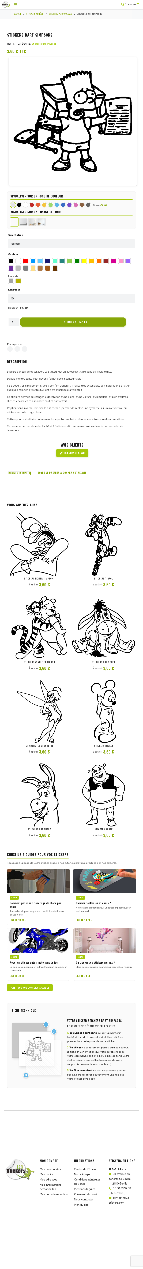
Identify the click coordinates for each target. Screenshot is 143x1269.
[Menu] (15, 4)
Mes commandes (50, 1169)
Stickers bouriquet (103, 662)
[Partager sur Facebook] (10, 349)
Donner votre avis (72, 453)
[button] (73, 322)
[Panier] (138, 4)
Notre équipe (82, 1174)
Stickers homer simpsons (39, 578)
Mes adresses (48, 1179)
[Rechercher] (122, 4)
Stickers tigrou (103, 578)
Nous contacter (83, 1199)
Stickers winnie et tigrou (39, 662)
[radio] (11, 261)
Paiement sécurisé (85, 1194)
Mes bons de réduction (54, 1194)
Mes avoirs (46, 1174)
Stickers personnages (44, 43)
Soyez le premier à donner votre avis (62, 472)
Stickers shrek (104, 829)
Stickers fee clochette (39, 745)
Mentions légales (84, 1189)
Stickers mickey (103, 745)
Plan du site (81, 1204)
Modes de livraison (85, 1169)
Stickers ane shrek (39, 829)
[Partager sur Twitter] (17, 349)
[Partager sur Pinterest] (24, 349)
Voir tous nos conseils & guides (29, 987)
